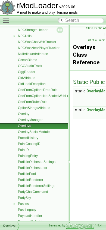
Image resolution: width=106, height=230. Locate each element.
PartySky (24, 198)
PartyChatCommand (33, 192)
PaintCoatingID (29, 144)
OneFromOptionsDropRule (38, 90)
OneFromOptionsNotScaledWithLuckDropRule (52, 96)
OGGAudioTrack (30, 66)
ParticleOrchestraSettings (36, 162)
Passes (23, 204)
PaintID (23, 150)
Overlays (24, 126)
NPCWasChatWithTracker (37, 42)
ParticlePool (27, 174)
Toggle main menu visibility (7, 20)
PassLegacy (27, 210)
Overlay (23, 114)
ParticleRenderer (30, 180)
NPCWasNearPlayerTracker (39, 48)
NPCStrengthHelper (33, 30)
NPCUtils (25, 36)
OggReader (26, 72)
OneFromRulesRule (33, 102)
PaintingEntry (28, 156)
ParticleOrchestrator (32, 168)
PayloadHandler (30, 216)
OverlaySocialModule (34, 132)
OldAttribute (26, 78)
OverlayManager (30, 120)
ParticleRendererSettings (36, 186)
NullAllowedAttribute (33, 54)
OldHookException (32, 84)
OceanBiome (27, 60)
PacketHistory (28, 138)
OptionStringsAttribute (34, 108)
